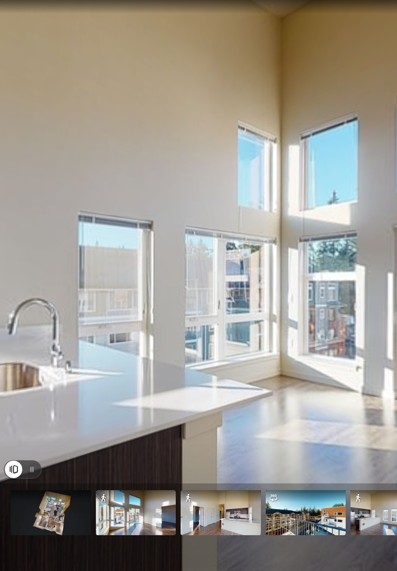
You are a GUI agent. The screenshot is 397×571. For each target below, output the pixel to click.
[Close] (13, 469)
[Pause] (32, 469)
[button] (51, 512)
